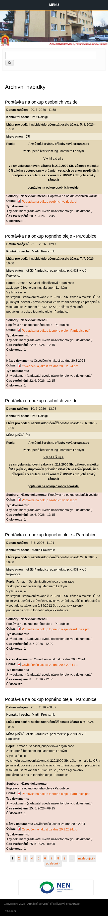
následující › (86, 858)
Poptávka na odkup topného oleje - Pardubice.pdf (55, 330)
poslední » (53, 863)
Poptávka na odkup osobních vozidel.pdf (49, 201)
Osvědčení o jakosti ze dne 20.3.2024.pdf (50, 366)
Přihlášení (10, 910)
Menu (54, 5)
